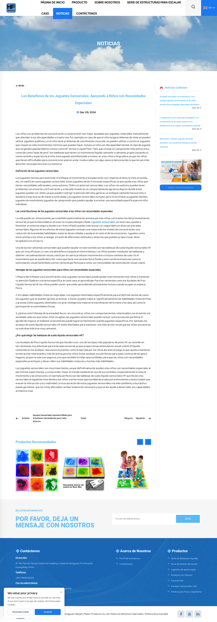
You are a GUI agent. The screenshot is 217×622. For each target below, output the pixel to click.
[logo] (11, 8)
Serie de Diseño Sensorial (184, 564)
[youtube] (189, 614)
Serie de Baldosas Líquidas (184, 558)
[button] (140, 442)
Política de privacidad (156, 614)
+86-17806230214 (25, 578)
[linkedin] (197, 614)
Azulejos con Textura (181, 575)
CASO (45, 13)
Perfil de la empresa (129, 558)
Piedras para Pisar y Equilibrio (186, 592)
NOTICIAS (62, 13)
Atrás (21, 86)
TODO (83, 418)
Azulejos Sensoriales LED (184, 586)
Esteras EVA (177, 581)
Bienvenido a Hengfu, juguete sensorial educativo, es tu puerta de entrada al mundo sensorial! (178, 143)
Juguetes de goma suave (183, 570)
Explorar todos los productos (180, 187)
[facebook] (181, 614)
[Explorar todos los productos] (180, 171)
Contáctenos (125, 564)
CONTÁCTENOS (86, 13)
